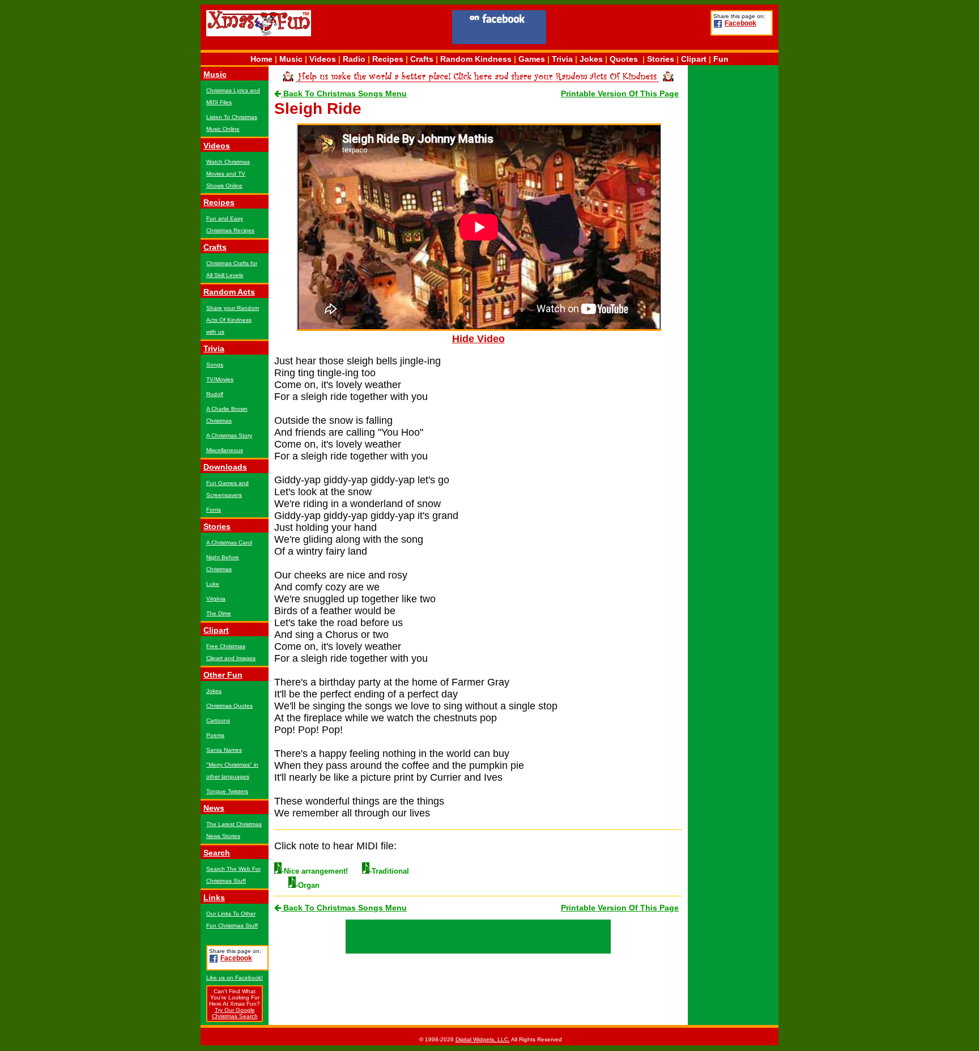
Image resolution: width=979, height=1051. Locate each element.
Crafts (421, 58)
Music (291, 58)
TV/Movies (219, 379)
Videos (322, 58)
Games (531, 58)
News (213, 807)
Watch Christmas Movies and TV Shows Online (228, 174)
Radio (354, 58)
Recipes (387, 58)
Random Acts (229, 291)
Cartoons (218, 720)
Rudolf (214, 394)
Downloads (225, 466)
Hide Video (478, 338)
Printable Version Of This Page (620, 93)
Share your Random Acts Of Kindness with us (232, 320)
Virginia (215, 598)
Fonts (213, 510)
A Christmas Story (229, 435)
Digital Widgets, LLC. (483, 1039)
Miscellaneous (224, 450)
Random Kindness (476, 58)
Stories (660, 58)
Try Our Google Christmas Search (235, 1013)
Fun (721, 58)
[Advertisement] (628, 29)
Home (261, 58)
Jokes (591, 58)
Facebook (740, 23)
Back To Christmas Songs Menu (344, 93)
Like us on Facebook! (234, 978)
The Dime (218, 613)
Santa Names (224, 750)
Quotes (624, 58)
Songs (214, 364)
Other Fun (222, 674)
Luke (212, 584)
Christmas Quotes (229, 706)
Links (214, 897)
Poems (215, 735)
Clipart (693, 58)
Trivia (562, 58)
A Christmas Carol (229, 542)
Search (216, 852)
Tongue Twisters (227, 791)
